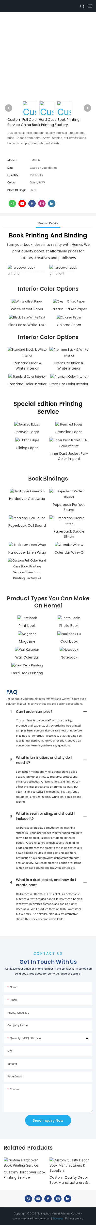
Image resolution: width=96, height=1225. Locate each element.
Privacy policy (73, 1218)
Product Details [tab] (48, 223)
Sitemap (58, 1218)
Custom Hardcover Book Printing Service (25, 1175)
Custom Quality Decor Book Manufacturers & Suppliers (68, 1180)
